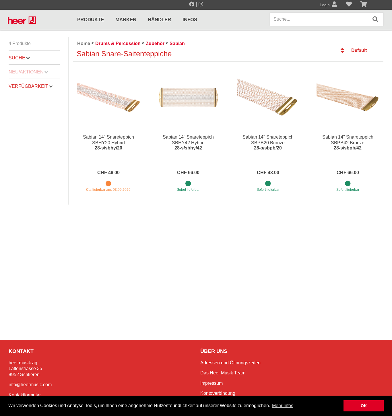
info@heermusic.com (30, 384)
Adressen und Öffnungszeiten (230, 362)
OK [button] (364, 405)
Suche (17, 57)
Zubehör (155, 43)
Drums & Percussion (118, 43)
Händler (159, 19)
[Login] (334, 5)
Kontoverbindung (217, 393)
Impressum (211, 383)
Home (83, 43)
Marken (125, 19)
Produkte (90, 19)
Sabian (177, 43)
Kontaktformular (25, 394)
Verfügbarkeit (28, 86)
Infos (190, 19)
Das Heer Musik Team (222, 372)
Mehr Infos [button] (282, 405)
